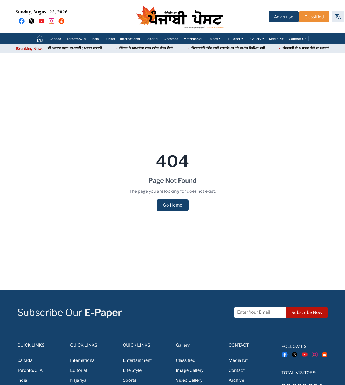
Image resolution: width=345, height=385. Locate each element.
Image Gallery (189, 370)
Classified (171, 39)
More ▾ (215, 39)
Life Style (132, 370)
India (95, 39)
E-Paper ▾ (235, 39)
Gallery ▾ (257, 39)
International (130, 39)
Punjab (109, 39)
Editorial (151, 39)
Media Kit (276, 39)
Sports (129, 380)
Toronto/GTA (76, 39)
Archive (236, 380)
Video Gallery (189, 380)
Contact (237, 370)
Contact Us (297, 39)
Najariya (78, 380)
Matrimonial (193, 39)
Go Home (172, 205)
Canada (55, 39)
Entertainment (137, 360)
